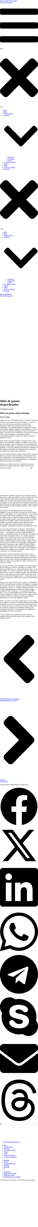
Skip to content (4, 1)
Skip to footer (13, 1)
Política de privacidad (6, 1202)
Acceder (18, 1224)
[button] (19, 55)
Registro (13, 1224)
